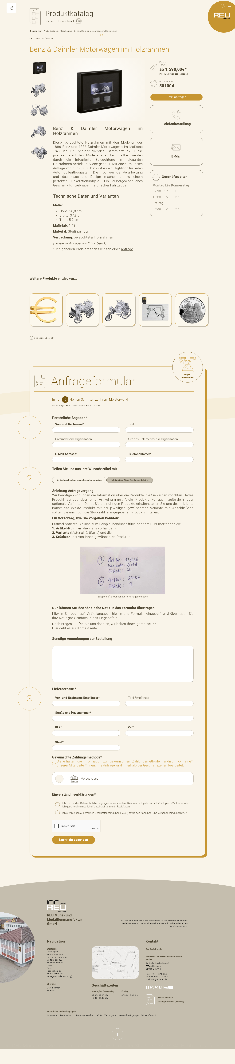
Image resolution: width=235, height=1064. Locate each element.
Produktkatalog (50, 31)
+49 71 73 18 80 (161, 976)
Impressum (52, 1015)
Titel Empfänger (138, 698)
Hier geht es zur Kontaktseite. (75, 628)
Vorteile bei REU (55, 960)
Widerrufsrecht (148, 1015)
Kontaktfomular (165, 997)
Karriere (51, 990)
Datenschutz (66, 1015)
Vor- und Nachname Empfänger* (77, 698)
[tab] (39, 67)
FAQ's (49, 965)
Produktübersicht (55, 954)
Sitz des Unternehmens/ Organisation (153, 439)
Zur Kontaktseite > (155, 949)
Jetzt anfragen (176, 97)
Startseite (52, 949)
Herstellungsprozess (57, 957)
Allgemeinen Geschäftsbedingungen (100, 812)
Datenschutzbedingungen (94, 803)
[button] (229, 6)
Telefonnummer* (139, 454)
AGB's (99, 1015)
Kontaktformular (55, 973)
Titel (131, 424)
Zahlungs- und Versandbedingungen (161, 812)
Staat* (59, 742)
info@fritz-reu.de (159, 979)
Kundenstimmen (55, 962)
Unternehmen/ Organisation (73, 439)
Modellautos (66, 31)
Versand (184, 74)
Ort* (131, 727)
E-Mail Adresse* (66, 454)
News (50, 968)
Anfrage (127, 249)
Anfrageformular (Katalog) (59, 976)
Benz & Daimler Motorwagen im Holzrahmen (95, 31)
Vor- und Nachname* (69, 424)
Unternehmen (53, 988)
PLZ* (58, 727)
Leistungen (52, 951)
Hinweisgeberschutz (84, 1015)
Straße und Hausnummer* (73, 712)
